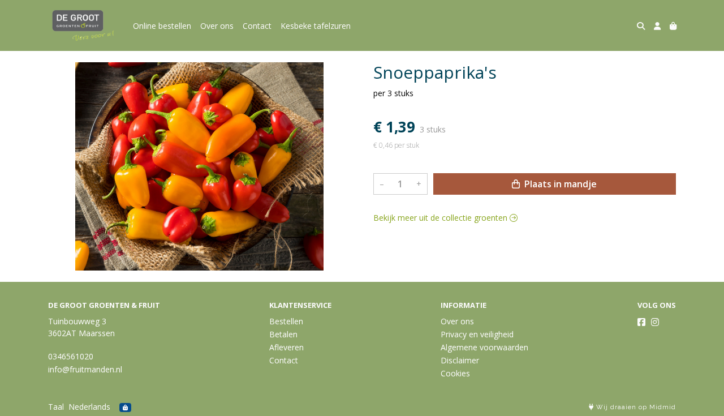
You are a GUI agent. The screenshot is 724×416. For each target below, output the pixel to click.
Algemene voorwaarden (484, 347)
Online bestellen (162, 25)
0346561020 (70, 356)
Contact (257, 25)
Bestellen (286, 321)
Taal (56, 406)
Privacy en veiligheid (477, 334)
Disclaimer (460, 360)
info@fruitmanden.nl (85, 369)
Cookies (455, 373)
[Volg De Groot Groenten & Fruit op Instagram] (655, 322)
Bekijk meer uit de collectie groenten (441, 217)
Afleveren (286, 347)
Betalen (283, 334)
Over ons (217, 25)
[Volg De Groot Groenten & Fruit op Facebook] (641, 322)
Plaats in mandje (559, 184)
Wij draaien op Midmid (635, 407)
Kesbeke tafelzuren (316, 25)
